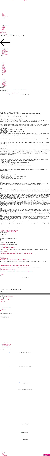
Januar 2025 (3, 69)
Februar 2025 (4, 68)
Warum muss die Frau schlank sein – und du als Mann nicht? (15, 265)
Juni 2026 (3, 57)
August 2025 (3, 62)
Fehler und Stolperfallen (5, 49)
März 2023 (3, 82)
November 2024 (4, 71)
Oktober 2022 (4, 84)
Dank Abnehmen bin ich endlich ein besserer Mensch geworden (16, 271)
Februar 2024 (4, 79)
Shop (2, 31)
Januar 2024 (3, 80)
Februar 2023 (4, 83)
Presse (4, 17)
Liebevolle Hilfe (4, 50)
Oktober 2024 (4, 72)
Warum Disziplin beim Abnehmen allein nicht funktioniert (10, 93)
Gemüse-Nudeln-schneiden (4, 123)
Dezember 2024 (4, 70)
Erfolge (3, 14)
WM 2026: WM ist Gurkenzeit (6, 91)
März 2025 (3, 67)
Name (1, 291)
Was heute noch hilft (5, 54)
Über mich (3, 15)
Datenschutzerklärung (9, 296)
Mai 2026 (3, 58)
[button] (25, 239)
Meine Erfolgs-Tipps (5, 34)
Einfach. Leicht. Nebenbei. (4, 300)
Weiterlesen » (2, 250)
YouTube (3, 28)
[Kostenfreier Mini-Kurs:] (0, 310)
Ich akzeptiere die (7, 296)
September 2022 (4, 85)
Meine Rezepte (10, 34)
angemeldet (4, 244)
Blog (2, 30)
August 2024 (3, 74)
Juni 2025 (3, 64)
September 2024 (4, 73)
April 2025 (3, 66)
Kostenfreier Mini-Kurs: (4, 311)
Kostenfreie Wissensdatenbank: (5, 316)
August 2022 (3, 86)
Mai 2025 (3, 65)
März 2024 (3, 78)
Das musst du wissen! (5, 48)
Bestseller (3, 29)
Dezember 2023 (4, 81)
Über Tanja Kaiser (5, 16)
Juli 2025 (3, 63)
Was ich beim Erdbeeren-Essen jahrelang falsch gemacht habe (11, 92)
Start (2, 13)
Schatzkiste (3, 18)
